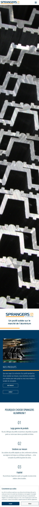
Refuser (29, 503)
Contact (10, 392)
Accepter (10, 503)
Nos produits (10, 385)
